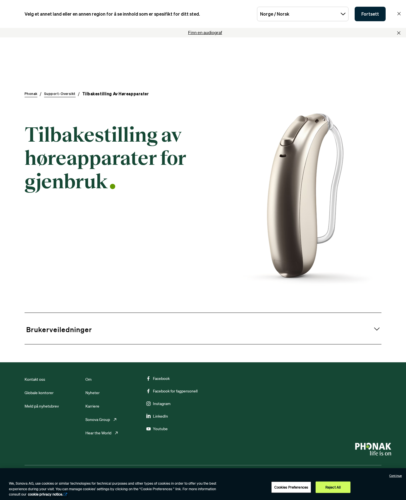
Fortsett (370, 14)
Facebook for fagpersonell (175, 391)
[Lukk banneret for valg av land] (399, 13)
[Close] (398, 32)
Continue (395, 475)
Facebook (161, 378)
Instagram (161, 403)
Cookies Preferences (291, 487)
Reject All (333, 487)
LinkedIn (160, 416)
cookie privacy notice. (45, 494)
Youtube (160, 428)
